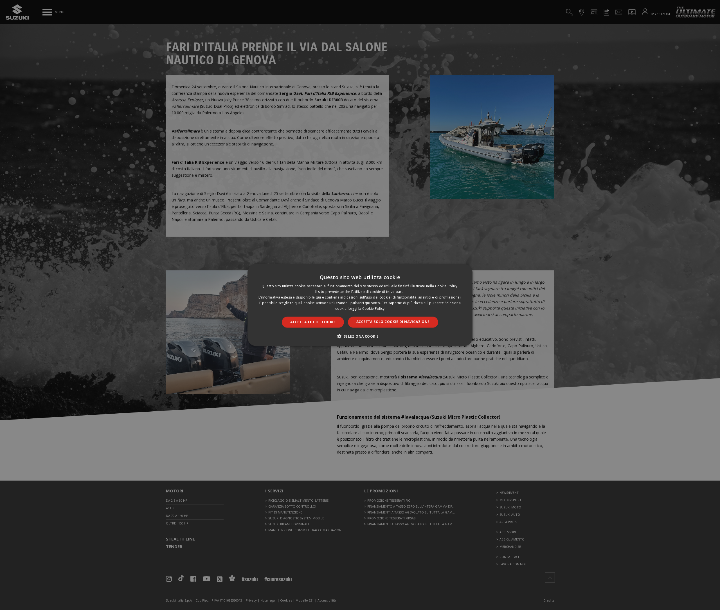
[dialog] (360, 305)
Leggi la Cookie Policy (366, 308)
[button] (360, 336)
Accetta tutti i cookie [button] (313, 322)
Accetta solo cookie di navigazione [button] (393, 321)
